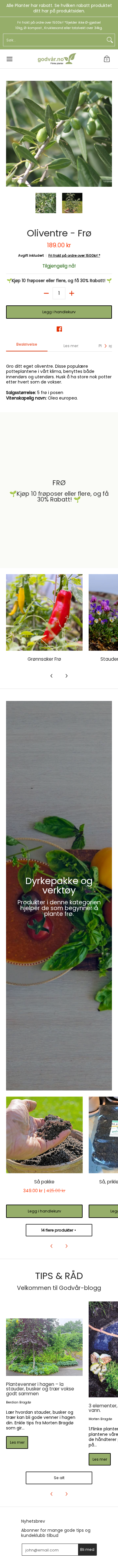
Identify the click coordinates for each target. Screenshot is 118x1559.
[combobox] (54, 40)
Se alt (59, 1477)
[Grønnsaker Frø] (44, 612)
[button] (107, 59)
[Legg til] (71, 293)
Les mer (17, 1442)
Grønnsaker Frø (44, 659)
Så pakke (44, 1182)
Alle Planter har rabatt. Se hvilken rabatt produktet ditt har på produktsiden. (59, 8)
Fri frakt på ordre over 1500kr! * (74, 255)
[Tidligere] (10, 133)
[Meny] (9, 59)
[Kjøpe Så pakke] (44, 1135)
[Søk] (110, 40)
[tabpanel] (59, 378)
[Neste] (107, 133)
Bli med (87, 1549)
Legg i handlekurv (59, 311)
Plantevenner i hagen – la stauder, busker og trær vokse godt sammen (40, 1389)
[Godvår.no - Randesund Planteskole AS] (57, 59)
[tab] (27, 346)
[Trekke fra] (46, 293)
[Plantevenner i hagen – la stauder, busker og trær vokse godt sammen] (44, 1347)
